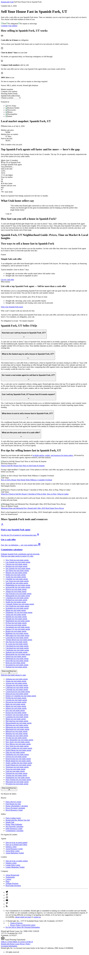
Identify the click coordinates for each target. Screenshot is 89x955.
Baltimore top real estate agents (17, 633)
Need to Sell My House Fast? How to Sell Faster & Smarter (23, 466)
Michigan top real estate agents (17, 725)
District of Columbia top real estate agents (21, 696)
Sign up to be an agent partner (16, 842)
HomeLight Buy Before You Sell (18, 820)
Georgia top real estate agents (16, 700)
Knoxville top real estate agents (17, 661)
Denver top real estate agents (16, 589)
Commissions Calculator (14, 831)
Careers (8, 879)
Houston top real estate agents (16, 566)
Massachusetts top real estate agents (19, 723)
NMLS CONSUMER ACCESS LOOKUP (17, 942)
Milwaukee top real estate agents (17, 635)
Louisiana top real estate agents (17, 717)
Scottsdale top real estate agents (17, 608)
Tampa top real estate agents (16, 615)
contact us (37, 917)
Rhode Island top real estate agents (18, 761)
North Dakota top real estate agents (18, 750)
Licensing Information (9, 946)
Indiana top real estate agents (16, 708)
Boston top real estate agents (16, 631)
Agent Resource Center (14, 849)
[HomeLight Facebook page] (7, 895)
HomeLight (5, 2)
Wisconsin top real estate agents (17, 782)
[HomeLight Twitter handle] (7, 892)
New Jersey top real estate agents (18, 742)
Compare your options (9, 26)
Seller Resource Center (14, 828)
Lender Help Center (13, 865)
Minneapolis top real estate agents (18, 654)
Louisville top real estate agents (17, 638)
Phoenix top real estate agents (16, 573)
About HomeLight (12, 875)
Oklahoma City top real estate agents (19, 612)
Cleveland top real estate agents (17, 646)
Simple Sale (10, 822)
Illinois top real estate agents (16, 706)
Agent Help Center (12, 851)
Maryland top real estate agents (17, 721)
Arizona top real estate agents (16, 683)
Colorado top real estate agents (17, 689)
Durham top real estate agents (16, 667)
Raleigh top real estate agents (16, 617)
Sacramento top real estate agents (18, 627)
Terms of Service (16, 923)
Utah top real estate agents (15, 771)
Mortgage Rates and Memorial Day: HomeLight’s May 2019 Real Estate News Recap (32, 508)
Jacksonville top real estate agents (18, 587)
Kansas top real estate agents (16, 713)
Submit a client (11, 847)
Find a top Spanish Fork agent (12, 307)
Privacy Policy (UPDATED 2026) (22, 925)
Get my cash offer (7, 280)
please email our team (23, 917)
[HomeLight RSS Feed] (7, 907)
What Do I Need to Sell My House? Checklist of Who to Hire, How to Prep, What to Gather (35, 494)
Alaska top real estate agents (16, 681)
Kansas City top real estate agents (18, 629)
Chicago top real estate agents (16, 564)
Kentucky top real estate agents (17, 715)
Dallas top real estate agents (16, 575)
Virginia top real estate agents (16, 775)
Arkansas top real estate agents (17, 685)
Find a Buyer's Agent (13, 802)
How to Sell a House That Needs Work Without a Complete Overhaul (26, 480)
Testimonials (10, 877)
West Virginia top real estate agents (18, 780)
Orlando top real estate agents (16, 619)
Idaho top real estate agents (15, 704)
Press (7, 881)
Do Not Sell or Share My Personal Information (23, 927)
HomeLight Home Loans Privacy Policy (15, 944)
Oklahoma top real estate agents (17, 754)
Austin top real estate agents (16, 577)
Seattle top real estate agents (16, 602)
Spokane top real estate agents (16, 652)
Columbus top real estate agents (17, 598)
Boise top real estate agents (15, 663)
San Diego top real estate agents (17, 571)
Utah (12, 2)
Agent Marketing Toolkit (15, 853)
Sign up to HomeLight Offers (16, 845)
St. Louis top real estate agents (17, 644)
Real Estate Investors (13, 886)
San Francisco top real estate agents (18, 594)
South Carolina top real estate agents (19, 763)
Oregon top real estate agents (16, 757)
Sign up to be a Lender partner (17, 861)
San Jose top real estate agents (16, 642)
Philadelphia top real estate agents (18, 585)
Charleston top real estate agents (17, 650)
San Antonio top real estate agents (18, 568)
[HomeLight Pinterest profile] (7, 904)
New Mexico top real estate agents (18, 744)
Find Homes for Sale (13, 804)
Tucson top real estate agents (16, 625)
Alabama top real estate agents (17, 679)
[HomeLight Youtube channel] (7, 901)
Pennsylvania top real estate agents (18, 759)
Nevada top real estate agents (16, 738)
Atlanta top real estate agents (16, 591)
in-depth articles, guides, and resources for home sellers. (53, 455)
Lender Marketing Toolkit (15, 867)
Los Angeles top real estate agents (18, 562)
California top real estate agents (17, 687)
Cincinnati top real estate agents (17, 648)
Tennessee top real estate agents (17, 767)
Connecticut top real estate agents (18, 692)
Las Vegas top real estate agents (17, 581)
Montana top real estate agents (17, 733)
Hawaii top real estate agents (16, 702)
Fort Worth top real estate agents (17, 606)
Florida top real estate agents (16, 698)
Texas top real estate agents (15, 769)
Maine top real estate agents (16, 719)
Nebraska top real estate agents (17, 736)
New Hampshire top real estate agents (19, 740)
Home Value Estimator (14, 824)
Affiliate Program (12, 883)
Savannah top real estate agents (17, 665)
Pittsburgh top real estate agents (17, 659)
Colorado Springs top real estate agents (20, 604)
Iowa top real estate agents (15, 710)
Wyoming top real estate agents (17, 784)
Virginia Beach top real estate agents (19, 640)
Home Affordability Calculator (17, 806)
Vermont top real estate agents (16, 773)
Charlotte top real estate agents (17, 579)
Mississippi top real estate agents (17, 729)
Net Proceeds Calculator (14, 826)
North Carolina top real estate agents (19, 748)
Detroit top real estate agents (16, 656)
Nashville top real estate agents (17, 583)
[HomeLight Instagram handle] (7, 898)
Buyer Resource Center (14, 810)
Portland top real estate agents (16, 600)
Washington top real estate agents (18, 621)
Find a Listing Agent (13, 818)
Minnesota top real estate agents (17, 727)
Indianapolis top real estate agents (18, 596)
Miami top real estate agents (16, 610)
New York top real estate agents (17, 560)
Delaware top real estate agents (17, 694)
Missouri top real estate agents (16, 731)
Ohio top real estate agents (15, 752)
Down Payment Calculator (15, 808)
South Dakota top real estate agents (18, 765)
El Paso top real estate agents (16, 623)
